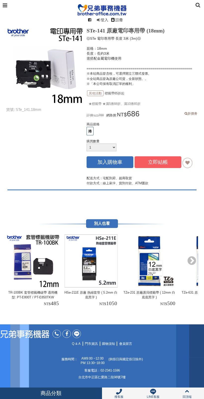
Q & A (76, 344)
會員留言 (125, 344)
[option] (33, 271)
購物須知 (108, 344)
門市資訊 (91, 344)
